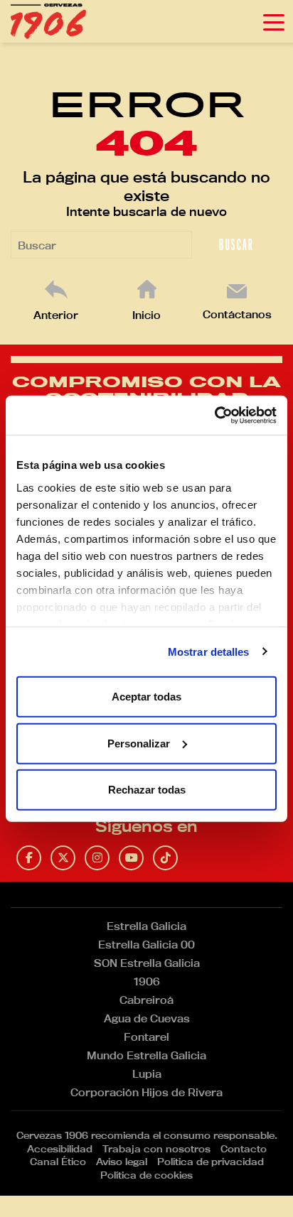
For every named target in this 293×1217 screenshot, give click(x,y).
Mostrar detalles (209, 651)
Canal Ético (58, 1161)
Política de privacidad (210, 1161)
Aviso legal (121, 1161)
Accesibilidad (59, 1148)
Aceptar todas (146, 697)
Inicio (146, 315)
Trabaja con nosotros (156, 1148)
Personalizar (138, 743)
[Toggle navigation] (274, 21)
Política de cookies (146, 1175)
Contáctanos (237, 314)
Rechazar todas (147, 790)
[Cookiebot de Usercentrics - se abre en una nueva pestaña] (214, 415)
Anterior (55, 315)
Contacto (243, 1148)
